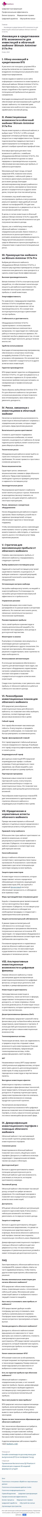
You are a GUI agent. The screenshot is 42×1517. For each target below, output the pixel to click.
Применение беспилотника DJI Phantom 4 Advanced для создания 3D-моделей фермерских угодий (18, 1465)
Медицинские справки (25, 15)
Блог (3, 1478)
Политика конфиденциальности (13, 1490)
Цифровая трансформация (12, 9)
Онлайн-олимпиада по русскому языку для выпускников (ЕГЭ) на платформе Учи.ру (19, 1454)
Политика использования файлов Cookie (16, 1487)
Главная (4, 24)
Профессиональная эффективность (15, 12)
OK (24, 1515)
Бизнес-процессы (8, 15)
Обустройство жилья (27, 19)
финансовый (16, 887)
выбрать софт (12, 1444)
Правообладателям (9, 1493)
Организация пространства (11, 1506)
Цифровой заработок (10, 19)
